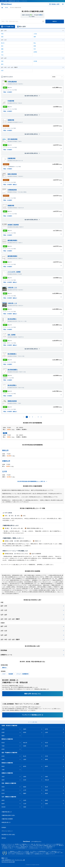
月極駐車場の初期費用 (7, 819)
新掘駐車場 (11, 205)
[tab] (7, 26)
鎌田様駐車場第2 (12, 256)
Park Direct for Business (7, 861)
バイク (3, 674)
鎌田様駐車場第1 (12, 240)
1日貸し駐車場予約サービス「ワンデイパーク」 (12, 860)
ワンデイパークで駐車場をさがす (31, 715)
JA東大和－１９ (12, 303)
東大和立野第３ (12, 385)
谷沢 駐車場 (11, 334)
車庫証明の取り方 (6, 822)
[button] (32, 30)
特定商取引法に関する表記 (8, 834)
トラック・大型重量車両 (22, 674)
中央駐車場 (11, 100)
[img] (43, 21)
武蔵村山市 (6, 461)
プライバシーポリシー (7, 831)
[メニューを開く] (63, 4)
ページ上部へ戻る (33, 722)
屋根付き (4, 667)
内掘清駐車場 (11, 158)
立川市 (4, 471)
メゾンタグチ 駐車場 (14, 271)
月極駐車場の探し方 (7, 811)
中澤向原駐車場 (12, 81)
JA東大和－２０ (12, 287)
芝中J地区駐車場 (12, 139)
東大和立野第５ (12, 319)
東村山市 (5, 450)
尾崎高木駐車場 (12, 401)
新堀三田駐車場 (12, 174)
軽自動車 (11, 674)
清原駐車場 (11, 120)
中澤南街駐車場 (12, 189)
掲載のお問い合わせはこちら (32, 693)
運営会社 (4, 838)
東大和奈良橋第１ (13, 369)
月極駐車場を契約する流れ (8, 815)
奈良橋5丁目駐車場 (13, 224)
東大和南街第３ (12, 354)
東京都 (6, 7)
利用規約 (4, 827)
